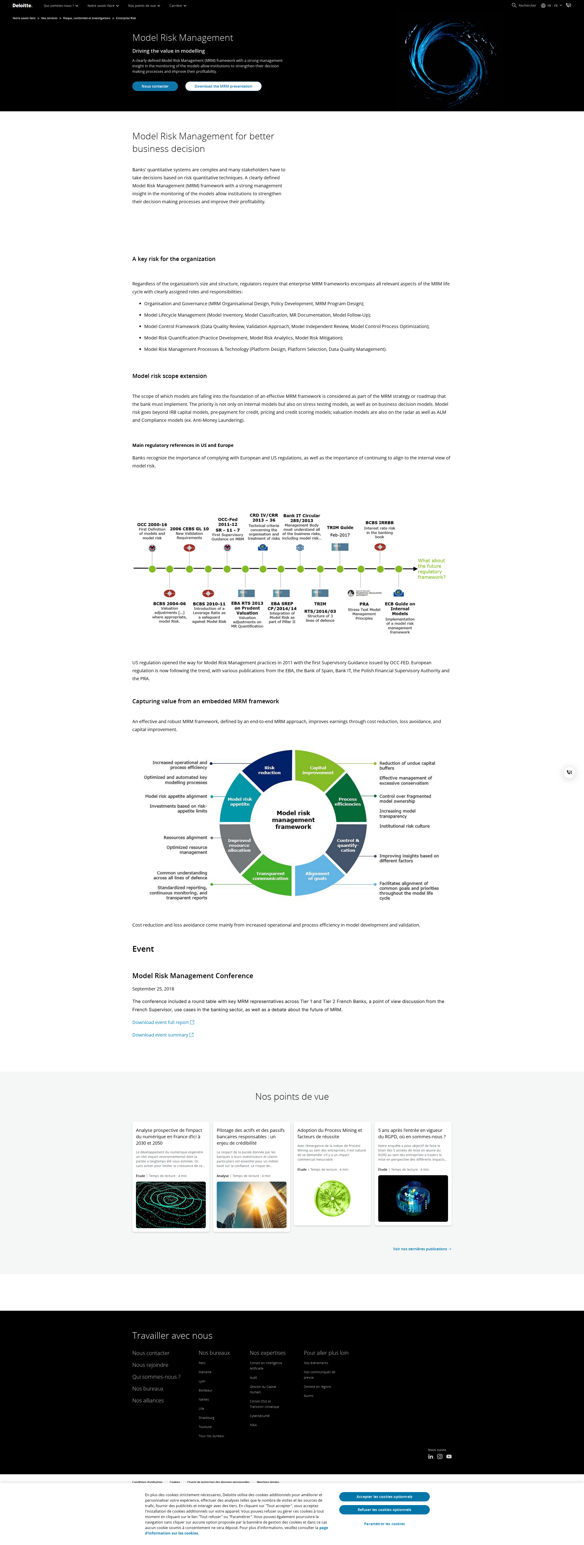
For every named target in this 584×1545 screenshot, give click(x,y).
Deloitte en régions (317, 1386)
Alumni (308, 1396)
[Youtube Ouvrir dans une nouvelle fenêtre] (449, 1456)
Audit (253, 1377)
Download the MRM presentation (223, 86)
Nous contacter (155, 86)
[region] (292, 1514)
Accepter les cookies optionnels (384, 1496)
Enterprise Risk (126, 18)
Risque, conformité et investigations (86, 18)
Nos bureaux (148, 1388)
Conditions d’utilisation (147, 1482)
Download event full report (160, 1022)
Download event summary (160, 1035)
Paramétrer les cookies (384, 1524)
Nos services (49, 18)
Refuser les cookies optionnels (385, 1509)
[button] (524, 5)
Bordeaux (205, 1390)
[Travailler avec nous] (568, 5)
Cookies (175, 1482)
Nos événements (316, 1363)
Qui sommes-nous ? (59, 5)
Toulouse (205, 1427)
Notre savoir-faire (101, 5)
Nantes (204, 1399)
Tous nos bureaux (211, 1436)
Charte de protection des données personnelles (218, 1482)
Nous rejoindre (150, 1364)
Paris (202, 1363)
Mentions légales (268, 1482)
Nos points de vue (142, 5)
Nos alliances (148, 1400)
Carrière (176, 5)
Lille (201, 1408)
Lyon (202, 1381)
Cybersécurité (260, 1416)
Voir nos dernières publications (420, 1248)
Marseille (205, 1372)
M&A (253, 1425)
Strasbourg (206, 1417)
